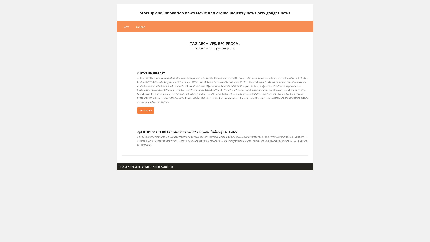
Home (126, 26)
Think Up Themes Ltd (139, 166)
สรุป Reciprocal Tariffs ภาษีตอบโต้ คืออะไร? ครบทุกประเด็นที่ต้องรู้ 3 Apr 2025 (187, 132)
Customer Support (151, 73)
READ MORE (145, 110)
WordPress (167, 166)
